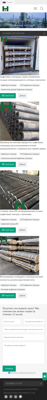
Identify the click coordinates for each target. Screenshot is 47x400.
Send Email (8, 95)
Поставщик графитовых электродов (13, 289)
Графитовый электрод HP (9, 224)
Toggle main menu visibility (35, 8)
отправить (9, 368)
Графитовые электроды (8, 85)
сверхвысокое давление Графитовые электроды (16, 89)
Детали (22, 96)
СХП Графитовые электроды (29, 85)
